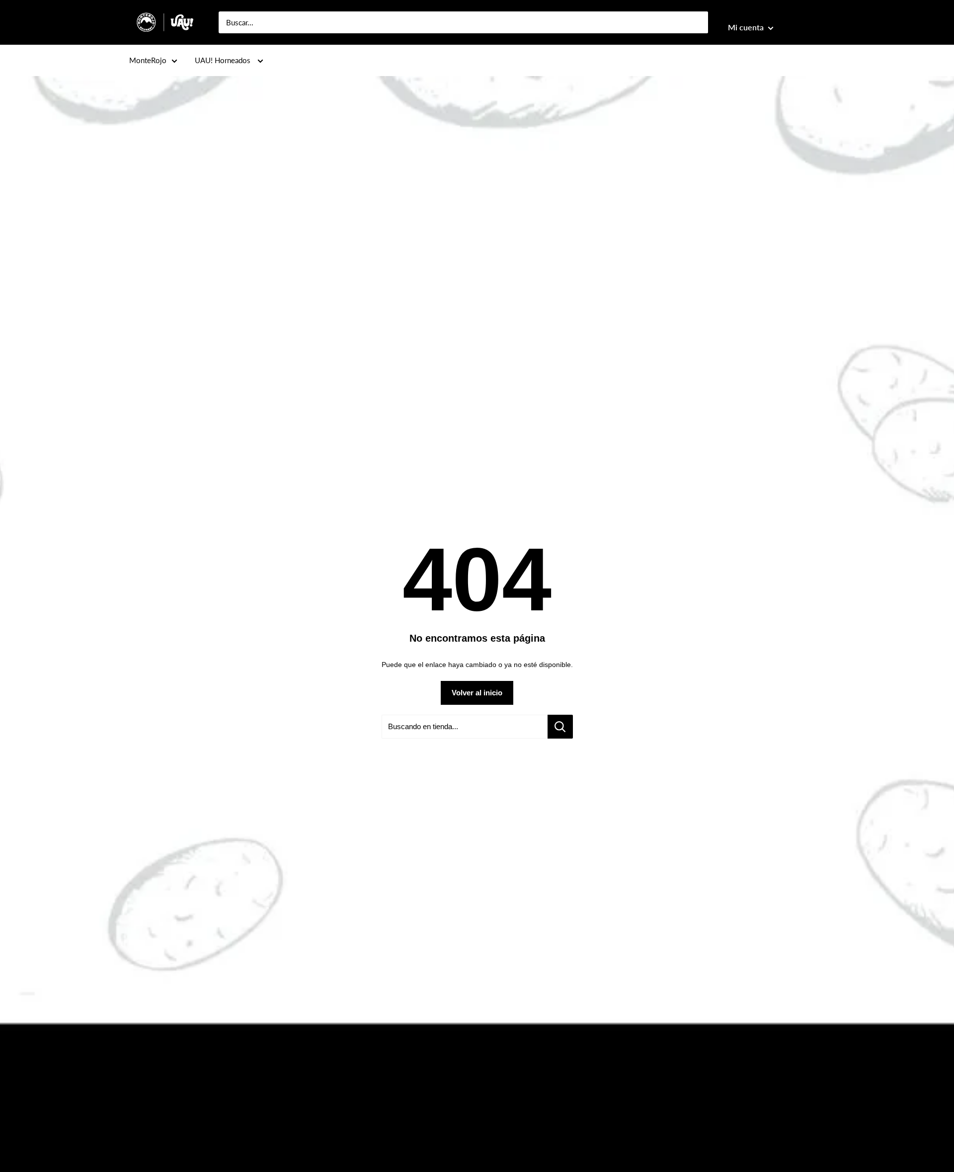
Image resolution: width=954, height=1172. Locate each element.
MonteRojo (147, 60)
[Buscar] (695, 22)
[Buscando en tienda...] (560, 727)
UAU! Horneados (223, 60)
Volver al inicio (477, 692)
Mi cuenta (747, 27)
